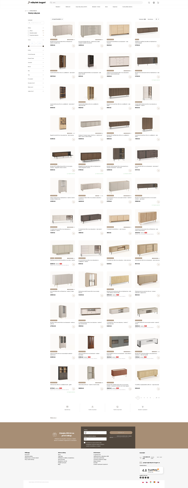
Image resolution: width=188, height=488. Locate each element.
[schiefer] (108, 360)
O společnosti (97, 454)
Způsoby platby (29, 456)
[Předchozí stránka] (135, 397)
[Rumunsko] (154, 482)
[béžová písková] (50, 329)
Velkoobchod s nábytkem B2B (101, 456)
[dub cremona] (52, 329)
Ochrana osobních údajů (100, 459)
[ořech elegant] (135, 48)
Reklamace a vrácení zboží (32, 458)
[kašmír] (107, 48)
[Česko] (147, 482)
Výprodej (60, 456)
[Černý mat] (107, 360)
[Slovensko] (158, 482)
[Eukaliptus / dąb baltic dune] (107, 329)
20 (156, 398)
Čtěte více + (53, 418)
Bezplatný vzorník (62, 461)
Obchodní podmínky (99, 458)
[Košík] (158, 2)
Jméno (85, 430)
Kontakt (96, 462)
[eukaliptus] (80, 298)
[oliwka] (52, 48)
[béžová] (81, 298)
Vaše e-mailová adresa (90, 436)
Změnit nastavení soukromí (101, 464)
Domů (27, 10)
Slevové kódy (61, 459)
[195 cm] (135, 173)
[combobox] (96, 2)
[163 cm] (136, 173)
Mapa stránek (97, 461)
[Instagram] (143, 477)
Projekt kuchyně (62, 462)
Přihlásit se (121, 432)
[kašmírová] (136, 48)
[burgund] (53, 360)
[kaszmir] (50, 48)
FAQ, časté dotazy (29, 459)
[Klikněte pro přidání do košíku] (73, 45)
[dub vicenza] (108, 48)
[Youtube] (145, 477)
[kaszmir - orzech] (80, 48)
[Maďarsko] (151, 482)
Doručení (27, 454)
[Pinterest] (148, 477)
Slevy (59, 454)
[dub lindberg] (136, 111)
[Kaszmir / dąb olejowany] (108, 329)
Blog (59, 464)
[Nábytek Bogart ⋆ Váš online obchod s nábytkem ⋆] (37, 2)
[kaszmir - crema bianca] (52, 298)
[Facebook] (140, 477)
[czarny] (81, 48)
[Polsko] (143, 482)
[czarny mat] (53, 298)
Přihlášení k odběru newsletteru (66, 458)
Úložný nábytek (33, 10)
